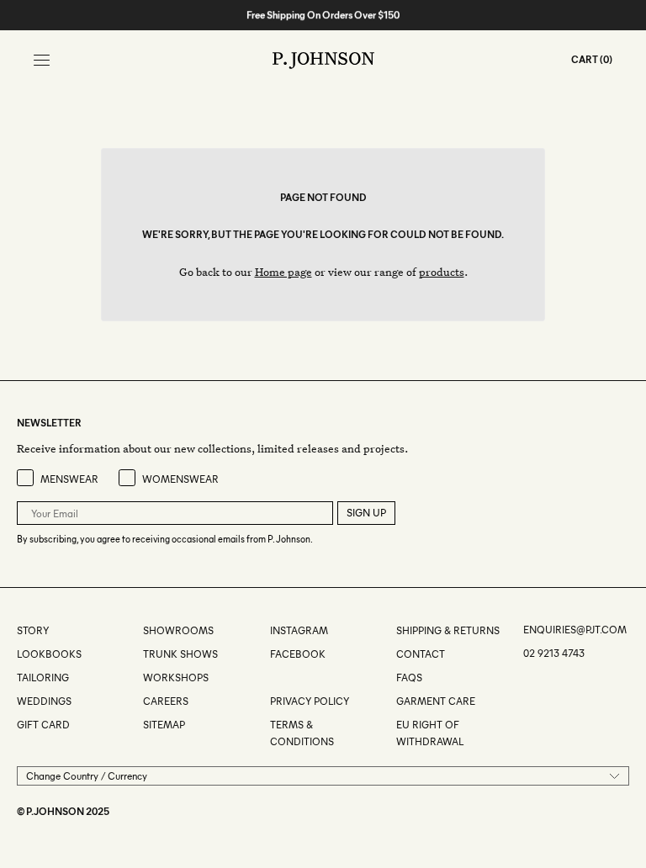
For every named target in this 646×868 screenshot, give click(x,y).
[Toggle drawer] (42, 60)
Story (33, 630)
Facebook (298, 654)
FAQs (409, 677)
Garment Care (435, 701)
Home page (283, 271)
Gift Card (43, 724)
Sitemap (164, 724)
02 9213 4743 (554, 653)
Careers (165, 701)
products (441, 271)
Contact (420, 654)
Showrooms (178, 630)
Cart (584, 59)
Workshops (176, 677)
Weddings (44, 701)
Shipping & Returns (448, 630)
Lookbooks (49, 654)
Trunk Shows (180, 654)
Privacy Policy (309, 701)
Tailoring (43, 677)
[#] (271, 677)
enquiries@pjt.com (575, 629)
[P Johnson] (323, 60)
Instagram (299, 630)
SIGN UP (366, 512)
